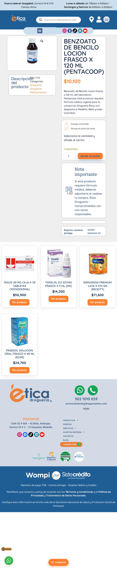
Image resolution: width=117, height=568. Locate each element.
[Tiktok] (30, 434)
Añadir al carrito (90, 156)
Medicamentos (38, 92)
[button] (39, 30)
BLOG (65, 440)
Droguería (35, 85)
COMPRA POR (69, 444)
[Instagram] (19, 434)
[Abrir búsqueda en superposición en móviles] (58, 20)
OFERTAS (67, 424)
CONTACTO (68, 436)
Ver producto (19, 302)
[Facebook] (25, 434)
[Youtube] (42, 434)
